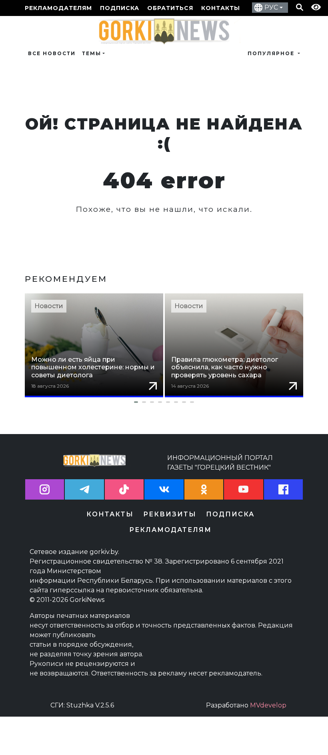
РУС (271, 7)
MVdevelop (268, 705)
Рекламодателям (58, 8)
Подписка (119, 8)
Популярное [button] (272, 53)
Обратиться (170, 8)
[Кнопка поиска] (299, 8)
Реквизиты (169, 514)
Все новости (52, 53)
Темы (91, 53)
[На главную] (164, 31)
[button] (164, 402)
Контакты (220, 8)
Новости (48, 306)
